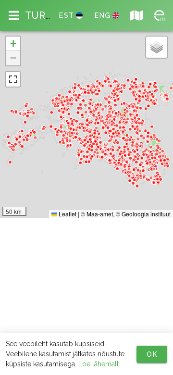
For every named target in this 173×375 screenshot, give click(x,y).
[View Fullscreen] (13, 79)
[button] (13, 44)
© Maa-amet (97, 214)
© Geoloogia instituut (143, 214)
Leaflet (66, 214)
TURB (41, 15)
